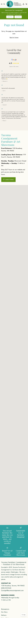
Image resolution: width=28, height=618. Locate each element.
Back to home (14, 37)
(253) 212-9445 (6, 588)
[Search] (5, 4)
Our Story (4, 612)
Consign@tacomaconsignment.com (12, 590)
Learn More (18, 17)
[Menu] (1, 4)
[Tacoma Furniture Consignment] (14, 4)
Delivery (3, 615)
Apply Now (10, 17)
